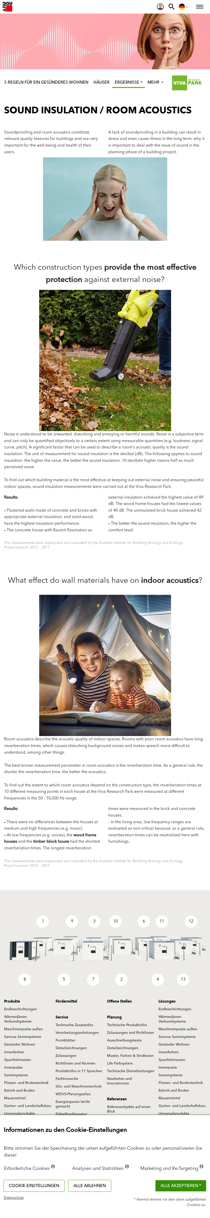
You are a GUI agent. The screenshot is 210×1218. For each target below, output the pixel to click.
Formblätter (65, 1040)
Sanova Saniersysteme (22, 1037)
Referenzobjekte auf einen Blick (129, 1109)
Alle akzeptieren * (181, 1185)
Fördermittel (66, 1001)
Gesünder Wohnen (19, 1044)
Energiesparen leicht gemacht (73, 1104)
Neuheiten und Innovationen (119, 1081)
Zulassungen (66, 1056)
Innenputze (13, 1068)
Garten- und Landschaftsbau (27, 1106)
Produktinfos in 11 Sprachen (79, 1071)
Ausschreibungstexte (124, 1040)
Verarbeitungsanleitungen (77, 1033)
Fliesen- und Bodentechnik (26, 1083)
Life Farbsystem (120, 1063)
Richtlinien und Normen (75, 1063)
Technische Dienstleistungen (130, 1071)
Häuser (101, 82)
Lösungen (167, 1001)
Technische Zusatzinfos (74, 1025)
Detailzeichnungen (71, 1048)
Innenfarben (14, 1052)
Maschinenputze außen (23, 1029)
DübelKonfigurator (71, 1114)
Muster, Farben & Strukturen (130, 1056)
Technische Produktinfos (127, 1025)
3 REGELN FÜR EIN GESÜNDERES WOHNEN (46, 82)
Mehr (154, 82)
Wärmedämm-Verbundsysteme (18, 1019)
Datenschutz (14, 1198)
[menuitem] (160, 6)
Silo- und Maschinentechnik (78, 1086)
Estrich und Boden (19, 1091)
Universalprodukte (19, 1114)
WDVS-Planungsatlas (73, 1094)
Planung (114, 1017)
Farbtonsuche (67, 1079)
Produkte (12, 1001)
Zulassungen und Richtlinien (130, 1033)
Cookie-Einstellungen (34, 1185)
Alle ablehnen (90, 1185)
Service (62, 1017)
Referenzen (117, 1099)
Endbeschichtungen (20, 1009)
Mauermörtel (15, 1098)
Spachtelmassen (17, 1060)
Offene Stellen (119, 1001)
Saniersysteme (16, 1075)
